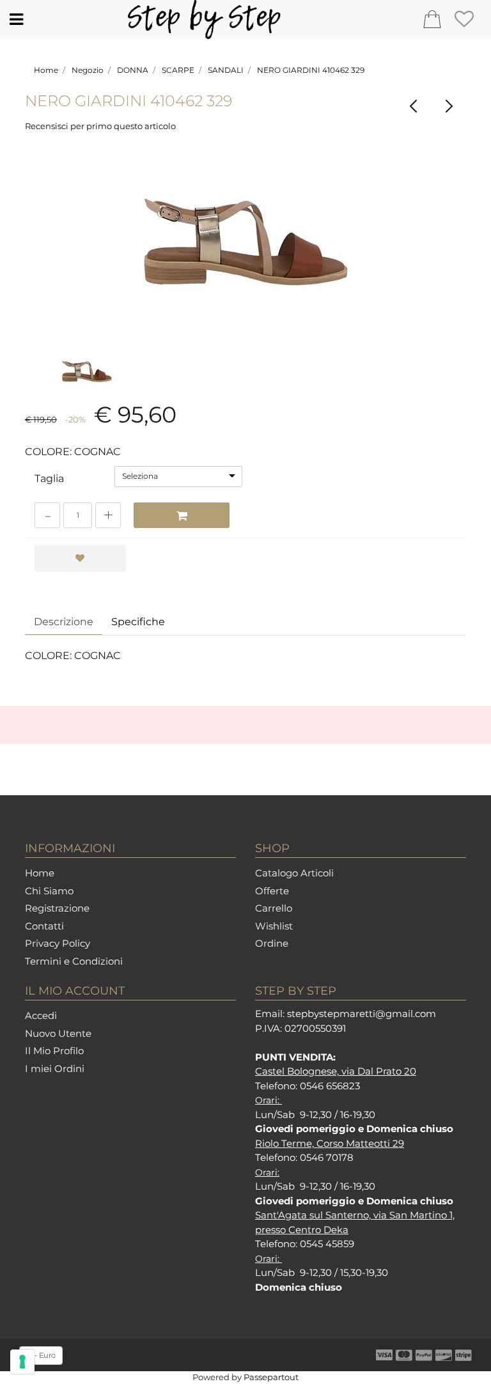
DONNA (132, 70)
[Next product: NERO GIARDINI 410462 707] (448, 106)
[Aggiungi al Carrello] (182, 515)
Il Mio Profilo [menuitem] (54, 1051)
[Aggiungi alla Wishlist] (80, 558)
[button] (245, 242)
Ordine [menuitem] (271, 943)
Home (46, 70)
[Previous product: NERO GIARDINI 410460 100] (413, 106)
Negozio (88, 70)
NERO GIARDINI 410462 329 (310, 70)
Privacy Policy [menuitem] (57, 943)
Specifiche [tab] (138, 622)
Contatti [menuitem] (44, 926)
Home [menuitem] (39, 873)
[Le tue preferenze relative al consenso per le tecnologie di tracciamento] (22, 1361)
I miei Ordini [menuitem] (54, 1068)
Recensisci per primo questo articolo (100, 126)
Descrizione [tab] (63, 622)
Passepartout (271, 1377)
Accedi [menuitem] (41, 1015)
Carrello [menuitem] (273, 908)
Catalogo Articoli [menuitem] (294, 873)
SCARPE (178, 70)
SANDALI (226, 70)
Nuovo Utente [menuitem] (58, 1033)
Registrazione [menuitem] (57, 908)
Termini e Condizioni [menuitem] (74, 961)
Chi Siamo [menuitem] (49, 891)
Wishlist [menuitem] (274, 926)
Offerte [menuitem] (272, 891)
